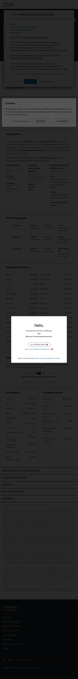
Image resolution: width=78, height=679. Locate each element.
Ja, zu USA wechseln (37, 344)
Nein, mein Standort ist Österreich (37, 349)
